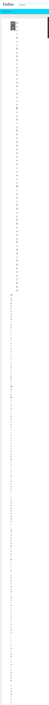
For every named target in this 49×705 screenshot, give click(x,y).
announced (11, 438)
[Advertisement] (25, 65)
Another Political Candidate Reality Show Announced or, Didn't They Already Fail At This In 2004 (17, 156)
